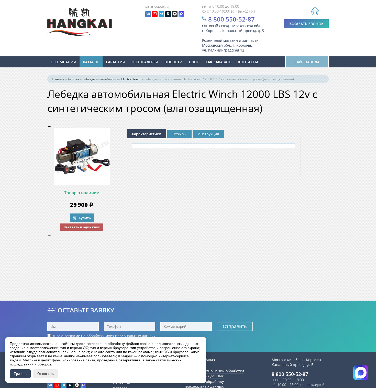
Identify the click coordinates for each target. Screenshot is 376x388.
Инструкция (208, 133)
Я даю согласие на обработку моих (103, 335)
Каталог (91, 61)
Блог (194, 61)
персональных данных (135, 335)
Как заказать (218, 61)
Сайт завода (306, 61)
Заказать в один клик (82, 227)
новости (173, 61)
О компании (63, 61)
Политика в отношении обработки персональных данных (213, 373)
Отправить (235, 326)
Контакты (248, 61)
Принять (20, 374)
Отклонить (45, 374)
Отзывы (179, 133)
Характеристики (146, 133)
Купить (85, 218)
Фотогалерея (144, 61)
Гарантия (115, 61)
